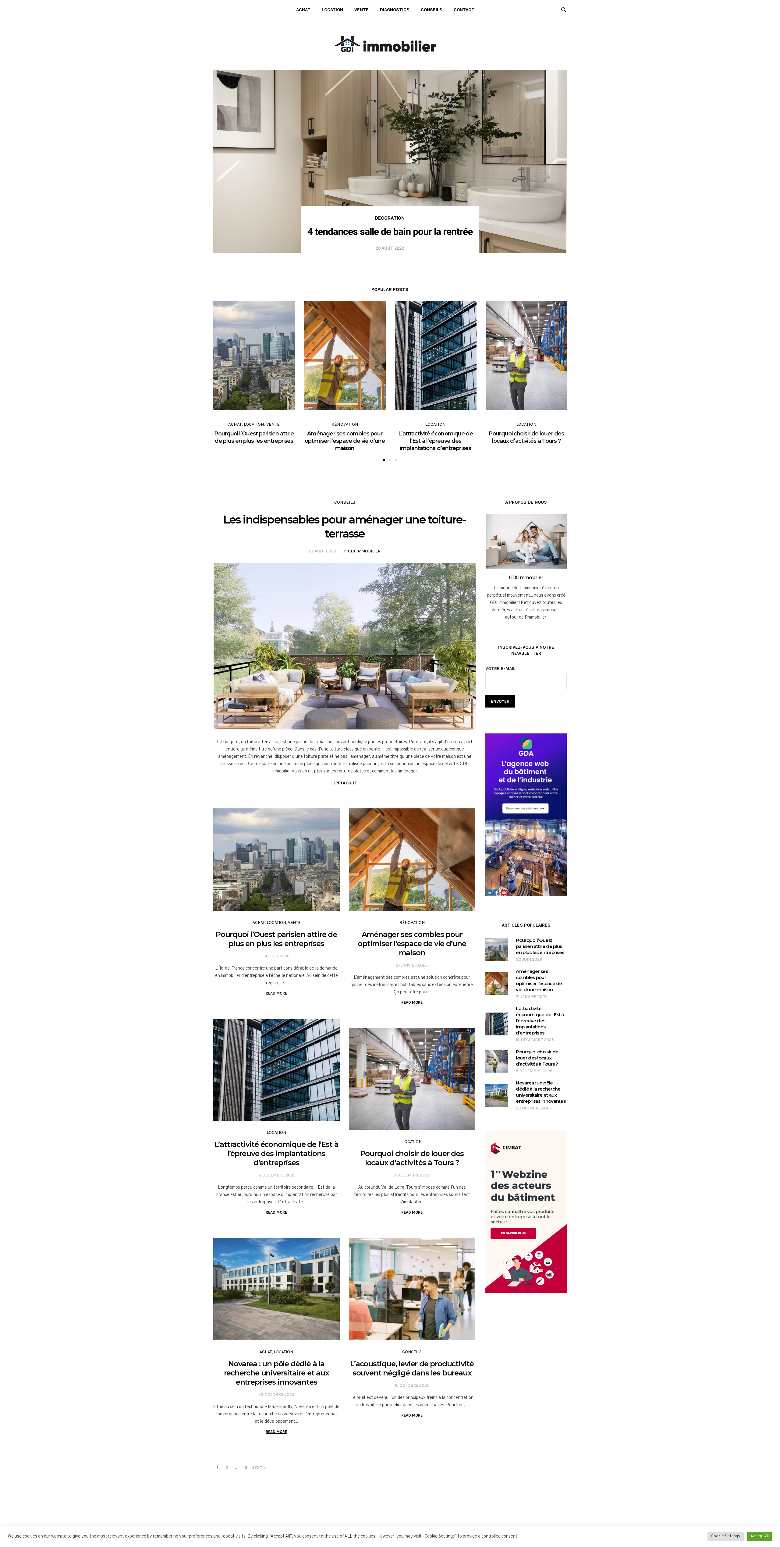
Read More (276, 993)
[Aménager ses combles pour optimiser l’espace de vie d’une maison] (412, 859)
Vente (273, 424)
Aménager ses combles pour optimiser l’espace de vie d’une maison (345, 441)
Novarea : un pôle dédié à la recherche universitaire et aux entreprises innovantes (276, 1372)
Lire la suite (344, 783)
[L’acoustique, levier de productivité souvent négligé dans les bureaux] (412, 1289)
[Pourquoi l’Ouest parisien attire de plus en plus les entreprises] (276, 859)
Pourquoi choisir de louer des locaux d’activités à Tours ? (411, 1158)
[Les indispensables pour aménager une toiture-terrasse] (345, 646)
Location (254, 424)
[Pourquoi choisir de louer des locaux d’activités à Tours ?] (412, 1079)
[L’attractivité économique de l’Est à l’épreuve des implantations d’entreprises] (276, 1070)
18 (245, 1467)
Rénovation (345, 424)
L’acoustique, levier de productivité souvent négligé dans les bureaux (412, 1368)
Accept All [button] (759, 1536)
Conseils (344, 502)
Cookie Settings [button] (725, 1536)
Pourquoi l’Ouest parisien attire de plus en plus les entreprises (276, 939)
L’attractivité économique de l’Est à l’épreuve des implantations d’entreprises (435, 441)
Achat (235, 424)
